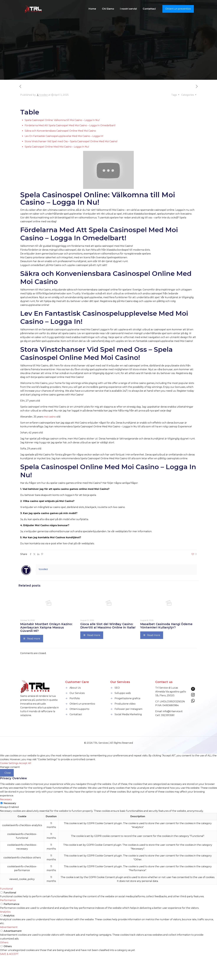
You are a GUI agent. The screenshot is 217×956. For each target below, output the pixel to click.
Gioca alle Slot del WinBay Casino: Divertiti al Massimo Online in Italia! (107, 625)
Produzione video (125, 703)
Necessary (10, 803)
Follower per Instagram (128, 709)
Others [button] (4, 942)
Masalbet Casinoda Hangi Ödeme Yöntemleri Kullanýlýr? (166, 625)
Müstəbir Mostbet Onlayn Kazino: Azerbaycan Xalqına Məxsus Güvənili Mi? (46, 627)
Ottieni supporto (79, 709)
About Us (75, 687)
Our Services (77, 693)
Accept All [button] (25, 763)
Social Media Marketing (128, 714)
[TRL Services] (33, 9)
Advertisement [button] (9, 927)
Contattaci (76, 714)
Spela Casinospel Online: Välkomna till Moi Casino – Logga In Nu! (62, 120)
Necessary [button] (6, 799)
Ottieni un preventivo (178, 8)
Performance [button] (8, 900)
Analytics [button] (5, 911)
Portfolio (75, 698)
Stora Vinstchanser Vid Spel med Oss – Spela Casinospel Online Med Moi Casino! (71, 141)
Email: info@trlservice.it (169, 711)
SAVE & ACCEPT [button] (9, 954)
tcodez (43, 94)
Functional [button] (6, 888)
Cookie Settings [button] (9, 763)
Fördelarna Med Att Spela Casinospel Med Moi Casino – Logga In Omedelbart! (70, 125)
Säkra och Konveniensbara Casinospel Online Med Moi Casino (60, 130)
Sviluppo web (123, 693)
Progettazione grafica (127, 698)
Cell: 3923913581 (164, 715)
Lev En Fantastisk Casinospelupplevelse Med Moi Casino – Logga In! (64, 136)
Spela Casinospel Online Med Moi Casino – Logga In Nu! (57, 146)
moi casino (50, 416)
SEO (117, 687)
